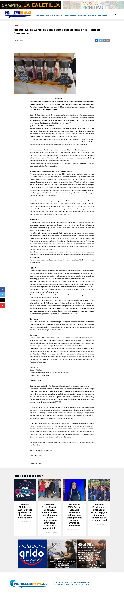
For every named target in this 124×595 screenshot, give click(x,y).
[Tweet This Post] (100, 40)
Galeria (85, 584)
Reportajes (70, 16)
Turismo (92, 16)
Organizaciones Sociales (67, 584)
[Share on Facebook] (96, 40)
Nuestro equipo (82, 583)
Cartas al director (63, 583)
